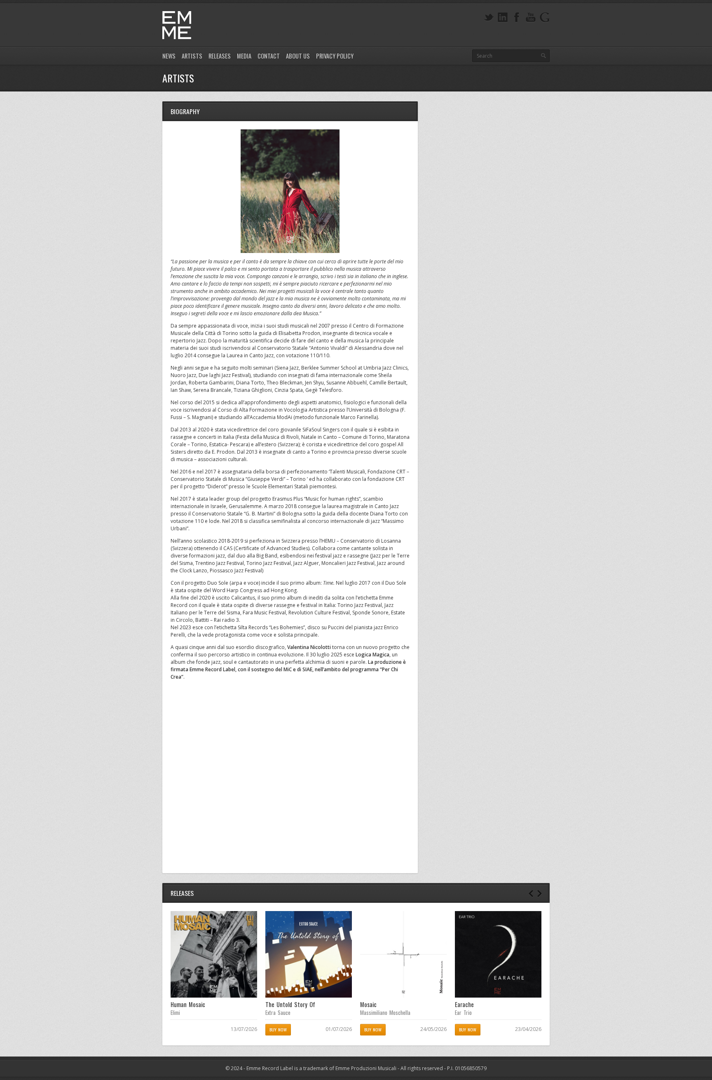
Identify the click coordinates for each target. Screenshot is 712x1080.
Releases (219, 56)
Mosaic (368, 1004)
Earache (464, 1004)
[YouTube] (531, 17)
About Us (298, 56)
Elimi (175, 1012)
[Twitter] (489, 17)
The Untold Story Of (290, 1004)
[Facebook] (517, 17)
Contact (269, 56)
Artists (192, 56)
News (169, 56)
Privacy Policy (335, 56)
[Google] (545, 17)
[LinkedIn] (503, 17)
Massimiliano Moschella (385, 1012)
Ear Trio (463, 1012)
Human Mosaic (188, 1004)
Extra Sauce (277, 1012)
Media (244, 56)
